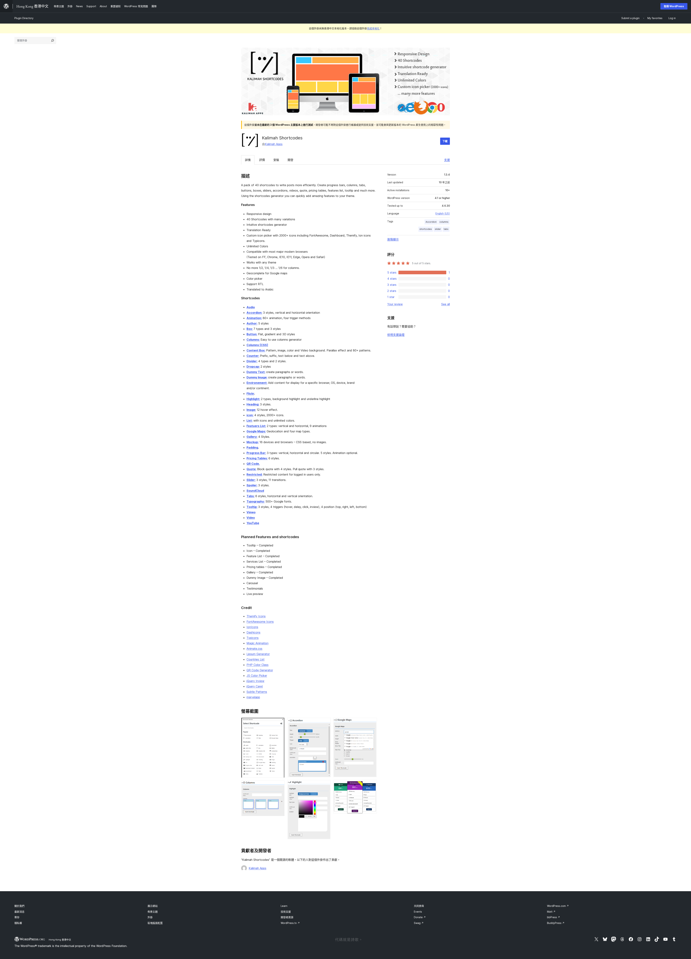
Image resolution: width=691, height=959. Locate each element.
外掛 (150, 917)
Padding (252, 447)
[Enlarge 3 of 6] (326, 722)
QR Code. (253, 463)
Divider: (252, 361)
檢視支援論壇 (396, 335)
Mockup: (253, 442)
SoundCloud (255, 490)
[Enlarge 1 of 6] (279, 722)
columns (443, 222)
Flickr (250, 393)
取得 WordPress (674, 6)
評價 (262, 160)
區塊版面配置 (155, 922)
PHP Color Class (257, 665)
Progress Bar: (256, 453)
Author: (252, 323)
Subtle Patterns (257, 692)
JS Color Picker (257, 675)
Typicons (253, 638)
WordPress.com (558, 905)
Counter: (253, 356)
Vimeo (251, 512)
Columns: (253, 339)
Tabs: (250, 496)
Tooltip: (252, 507)
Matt (551, 911)
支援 (447, 160)
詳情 (248, 160)
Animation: (254, 318)
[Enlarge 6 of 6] (372, 785)
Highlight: (253, 399)
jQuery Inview (255, 681)
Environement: (257, 383)
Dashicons (253, 632)
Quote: (251, 469)
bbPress (553, 917)
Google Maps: (256, 431)
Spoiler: (252, 485)
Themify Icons (256, 616)
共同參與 (419, 905)
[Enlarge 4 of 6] (326, 785)
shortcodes (425, 229)
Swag (419, 922)
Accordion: (254, 312)
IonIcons (252, 627)
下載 (445, 141)
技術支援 (286, 911)
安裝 (276, 160)
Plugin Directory (23, 18)
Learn (284, 905)
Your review (395, 304)
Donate (420, 917)
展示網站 (153, 905)
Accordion (431, 222)
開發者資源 (287, 917)
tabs (446, 229)
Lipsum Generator (258, 654)
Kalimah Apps (274, 144)
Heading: (253, 404)
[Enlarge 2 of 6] (279, 785)
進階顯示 (393, 239)
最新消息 (19, 911)
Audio (251, 307)
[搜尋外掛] (52, 40)
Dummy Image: (257, 377)
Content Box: (256, 350)
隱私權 (18, 922)
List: (249, 420)
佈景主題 (153, 911)
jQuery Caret (255, 686)
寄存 (16, 917)
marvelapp (253, 697)
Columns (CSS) (257, 345)
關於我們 (19, 905)
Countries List (256, 659)
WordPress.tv (290, 922)
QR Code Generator (260, 670)
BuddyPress (555, 922)
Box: (250, 329)
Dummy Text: (256, 372)
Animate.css (254, 648)
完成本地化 (373, 28)
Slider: (251, 480)
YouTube (253, 523)
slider (438, 229)
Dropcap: (253, 366)
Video (251, 517)
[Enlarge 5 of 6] (372, 722)
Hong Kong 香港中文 (60, 939)
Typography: (256, 501)
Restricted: (254, 474)
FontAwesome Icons (260, 621)
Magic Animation (257, 643)
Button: (252, 334)
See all (445, 304)
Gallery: (252, 436)
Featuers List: (256, 426)
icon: (250, 415)
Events (418, 911)
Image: (251, 410)
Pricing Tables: (257, 458)
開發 (290, 160)
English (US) (442, 213)
